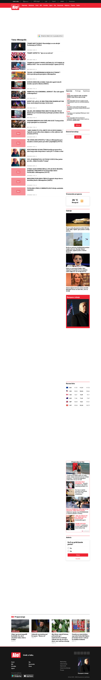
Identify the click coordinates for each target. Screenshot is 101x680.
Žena (30, 666)
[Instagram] (78, 653)
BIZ (41, 5)
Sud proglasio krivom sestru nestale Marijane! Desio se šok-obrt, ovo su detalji (77, 289)
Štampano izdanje (73, 297)
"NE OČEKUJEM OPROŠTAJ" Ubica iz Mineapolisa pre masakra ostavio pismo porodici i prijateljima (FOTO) (44, 140)
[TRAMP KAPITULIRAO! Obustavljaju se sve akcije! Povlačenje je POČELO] (18, 47)
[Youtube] (85, 653)
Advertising (63, 664)
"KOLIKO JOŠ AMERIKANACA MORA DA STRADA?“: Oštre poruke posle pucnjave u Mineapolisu (44, 73)
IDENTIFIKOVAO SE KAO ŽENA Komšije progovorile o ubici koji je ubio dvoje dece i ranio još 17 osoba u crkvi (45, 150)
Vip (55, 5)
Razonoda (60, 5)
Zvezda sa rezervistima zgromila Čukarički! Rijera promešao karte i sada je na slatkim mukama (80, 636)
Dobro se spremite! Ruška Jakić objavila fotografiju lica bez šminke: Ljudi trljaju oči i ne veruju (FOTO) (77, 270)
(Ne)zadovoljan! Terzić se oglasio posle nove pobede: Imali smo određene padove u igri (78, 102)
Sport (50, 5)
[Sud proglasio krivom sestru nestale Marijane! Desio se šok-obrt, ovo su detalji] (78, 279)
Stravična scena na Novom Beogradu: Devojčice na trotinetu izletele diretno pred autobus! (78, 108)
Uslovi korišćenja (65, 668)
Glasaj (78, 555)
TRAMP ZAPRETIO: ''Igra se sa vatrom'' (40, 53)
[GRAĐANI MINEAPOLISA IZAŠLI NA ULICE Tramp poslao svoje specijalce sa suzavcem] (18, 124)
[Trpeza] (54, 1)
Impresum (63, 666)
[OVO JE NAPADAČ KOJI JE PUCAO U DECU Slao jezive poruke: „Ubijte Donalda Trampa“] (18, 162)
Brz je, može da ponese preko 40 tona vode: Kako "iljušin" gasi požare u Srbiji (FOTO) (77, 229)
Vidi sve (78, 125)
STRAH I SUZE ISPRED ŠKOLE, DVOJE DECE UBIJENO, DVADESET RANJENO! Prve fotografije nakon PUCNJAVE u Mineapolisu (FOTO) (45, 170)
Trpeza (73, 5)
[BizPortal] (25, 1)
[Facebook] (75, 653)
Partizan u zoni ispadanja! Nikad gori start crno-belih (78, 113)
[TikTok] (81, 653)
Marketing (63, 661)
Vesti (37, 5)
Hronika (45, 5)
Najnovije (24, 5)
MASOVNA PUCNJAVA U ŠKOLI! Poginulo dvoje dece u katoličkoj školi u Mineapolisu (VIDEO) (45, 179)
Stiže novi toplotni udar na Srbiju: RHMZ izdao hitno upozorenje (77, 96)
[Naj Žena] (46, 1)
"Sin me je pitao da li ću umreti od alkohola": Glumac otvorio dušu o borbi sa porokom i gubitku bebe (78, 119)
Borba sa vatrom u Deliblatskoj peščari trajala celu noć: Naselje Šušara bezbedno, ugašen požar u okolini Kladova (77, 250)
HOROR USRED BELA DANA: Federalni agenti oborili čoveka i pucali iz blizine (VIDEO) (44, 83)
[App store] (28, 676)
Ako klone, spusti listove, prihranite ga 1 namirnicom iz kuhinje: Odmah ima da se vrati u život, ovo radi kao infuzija (60, 637)
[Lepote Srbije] (36, 1)
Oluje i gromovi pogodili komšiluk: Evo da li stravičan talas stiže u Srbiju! (19, 636)
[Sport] (62, 1)
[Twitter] (88, 653)
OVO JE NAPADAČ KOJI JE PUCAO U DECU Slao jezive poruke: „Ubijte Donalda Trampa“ (44, 160)
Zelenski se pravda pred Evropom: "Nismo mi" (39, 635)
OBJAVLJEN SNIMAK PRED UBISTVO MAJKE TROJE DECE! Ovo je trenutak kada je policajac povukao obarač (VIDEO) (45, 112)
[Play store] (16, 676)
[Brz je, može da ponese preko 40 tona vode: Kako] (78, 219)
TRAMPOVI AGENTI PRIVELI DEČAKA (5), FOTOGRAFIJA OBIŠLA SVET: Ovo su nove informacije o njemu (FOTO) (45, 63)
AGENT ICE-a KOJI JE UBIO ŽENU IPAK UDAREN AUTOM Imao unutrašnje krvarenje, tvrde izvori (45, 102)
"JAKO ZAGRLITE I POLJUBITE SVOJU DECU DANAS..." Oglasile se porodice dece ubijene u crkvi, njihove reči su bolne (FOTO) (45, 132)
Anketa (68, 537)
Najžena (67, 5)
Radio (78, 5)
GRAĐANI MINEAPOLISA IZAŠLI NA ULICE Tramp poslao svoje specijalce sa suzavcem (45, 121)
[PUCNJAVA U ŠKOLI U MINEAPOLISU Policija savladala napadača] (18, 191)
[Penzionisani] (71, 1)
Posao (62, 670)
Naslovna (31, 5)
